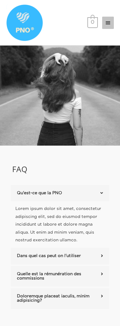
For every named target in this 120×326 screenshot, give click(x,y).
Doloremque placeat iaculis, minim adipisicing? (53, 298)
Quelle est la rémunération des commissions (49, 276)
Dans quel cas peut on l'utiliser (49, 256)
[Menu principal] (108, 23)
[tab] (60, 193)
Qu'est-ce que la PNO (39, 193)
